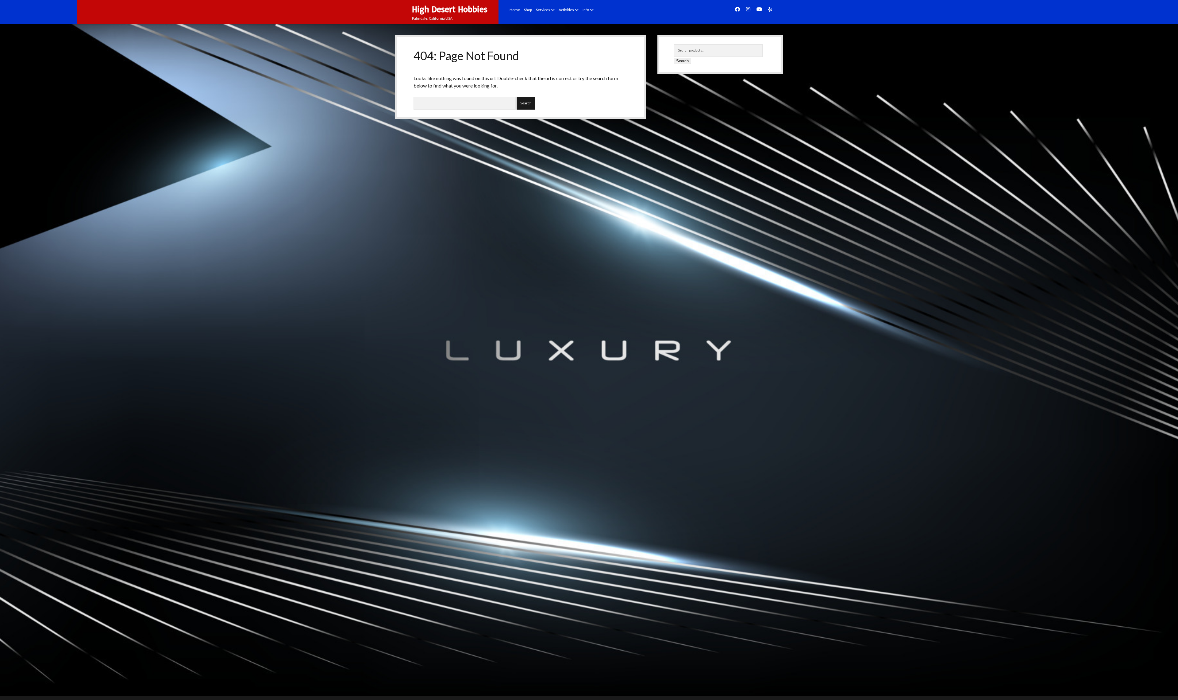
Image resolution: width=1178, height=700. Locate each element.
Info (586, 9)
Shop (528, 9)
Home (515, 9)
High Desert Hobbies (449, 9)
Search (682, 61)
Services (543, 9)
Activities (566, 9)
